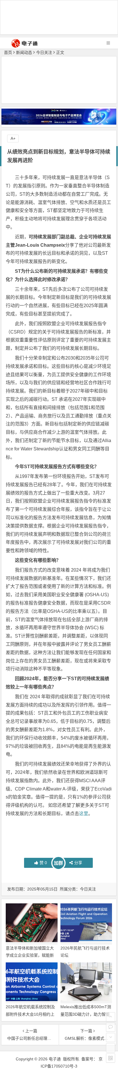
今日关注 (44, 52)
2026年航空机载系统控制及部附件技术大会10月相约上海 (30, 1014)
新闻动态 (24, 52)
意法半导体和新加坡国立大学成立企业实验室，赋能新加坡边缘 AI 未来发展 (30, 955)
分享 (78, 862)
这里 (83, 813)
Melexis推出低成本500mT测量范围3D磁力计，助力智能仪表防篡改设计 (85, 1014)
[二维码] (110, 1058)
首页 (8, 52)
